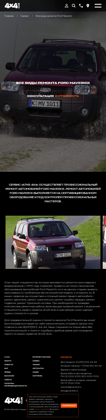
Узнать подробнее (42, 409)
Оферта (8, 380)
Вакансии (9, 376)
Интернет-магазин (42, 357)
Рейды (7, 372)
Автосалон (38, 368)
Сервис (25, 16)
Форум (7, 361)
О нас (7, 357)
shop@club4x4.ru (69, 391)
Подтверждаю (69, 405)
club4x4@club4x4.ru (71, 387)
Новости (8, 365)
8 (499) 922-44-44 (86, 362)
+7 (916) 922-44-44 (91, 366)
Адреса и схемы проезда (73, 370)
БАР (6, 368)
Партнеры (37, 376)
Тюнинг (36, 365)
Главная (9, 16)
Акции (36, 372)
